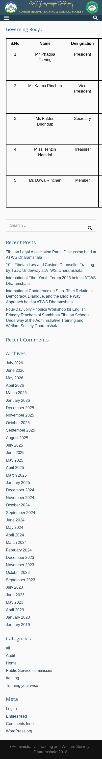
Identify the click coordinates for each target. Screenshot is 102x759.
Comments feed (20, 724)
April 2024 (15, 535)
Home (11, 663)
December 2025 (20, 408)
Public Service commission (29, 670)
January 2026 (18, 400)
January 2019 (18, 625)
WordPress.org (19, 731)
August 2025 (17, 438)
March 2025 (16, 475)
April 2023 (15, 610)
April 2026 (15, 385)
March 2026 (16, 393)
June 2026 (15, 370)
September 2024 (20, 513)
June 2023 (15, 595)
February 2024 (19, 550)
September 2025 (20, 430)
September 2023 (20, 580)
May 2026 (14, 378)
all (8, 648)
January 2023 (18, 617)
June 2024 (15, 520)
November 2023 (20, 565)
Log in (11, 709)
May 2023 (14, 602)
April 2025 (15, 468)
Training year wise (22, 685)
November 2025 (20, 415)
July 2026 (14, 363)
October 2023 (18, 572)
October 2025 (18, 423)
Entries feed (16, 716)
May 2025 (14, 460)
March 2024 (16, 542)
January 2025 (18, 483)
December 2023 (20, 557)
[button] (6, 18)
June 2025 (15, 453)
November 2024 (20, 498)
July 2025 (14, 445)
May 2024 (14, 527)
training (12, 678)
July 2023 (14, 587)
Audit (10, 655)
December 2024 (20, 490)
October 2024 (18, 505)
